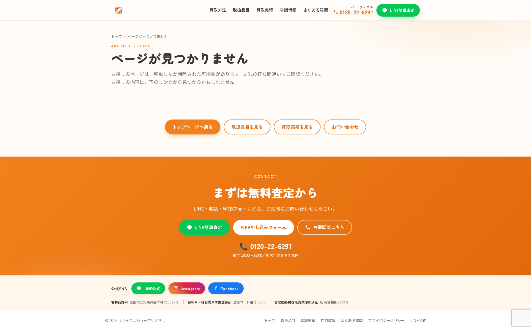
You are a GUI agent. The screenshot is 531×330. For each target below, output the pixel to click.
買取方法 (217, 10)
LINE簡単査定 (402, 10)
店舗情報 (288, 10)
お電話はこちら (328, 227)
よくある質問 (315, 10)
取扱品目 (241, 10)
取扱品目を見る (247, 126)
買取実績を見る (297, 126)
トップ (116, 36)
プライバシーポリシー (386, 320)
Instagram (190, 288)
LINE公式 (152, 288)
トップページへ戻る (193, 126)
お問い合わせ (345, 126)
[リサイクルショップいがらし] (118, 10)
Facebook (229, 288)
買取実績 (264, 10)
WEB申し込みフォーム (263, 227)
